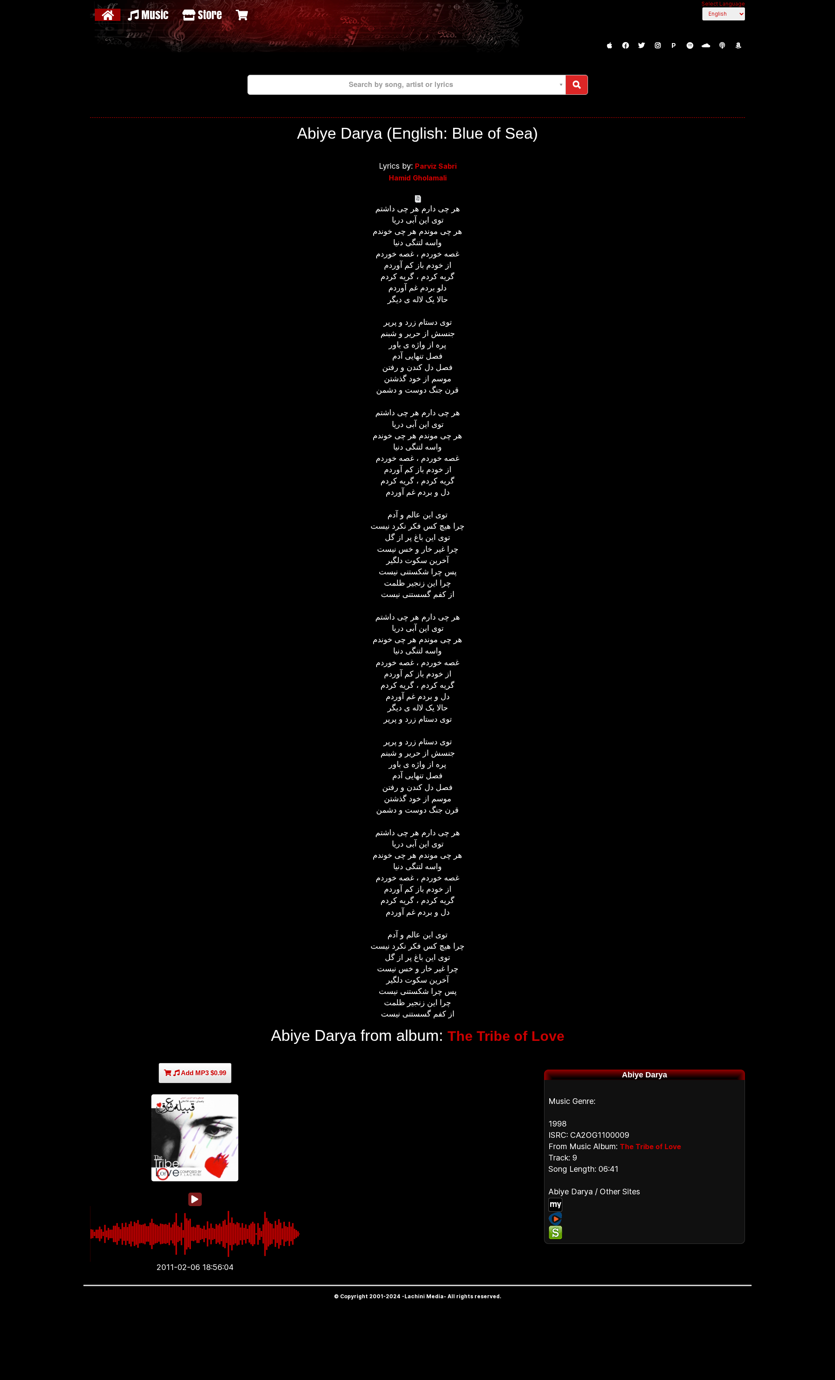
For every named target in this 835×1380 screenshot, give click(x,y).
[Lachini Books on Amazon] (738, 45)
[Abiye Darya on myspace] (644, 1205)
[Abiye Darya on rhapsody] (644, 1219)
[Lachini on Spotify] (689, 45)
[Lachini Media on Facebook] (625, 45)
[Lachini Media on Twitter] (641, 45)
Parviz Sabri (436, 166)
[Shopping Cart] (242, 15)
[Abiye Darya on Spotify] (644, 1233)
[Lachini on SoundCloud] (705, 45)
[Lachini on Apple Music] (609, 45)
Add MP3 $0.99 (203, 1073)
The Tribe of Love (506, 1036)
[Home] (108, 15)
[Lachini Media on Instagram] (657, 45)
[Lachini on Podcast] (721, 45)
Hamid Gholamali (418, 177)
